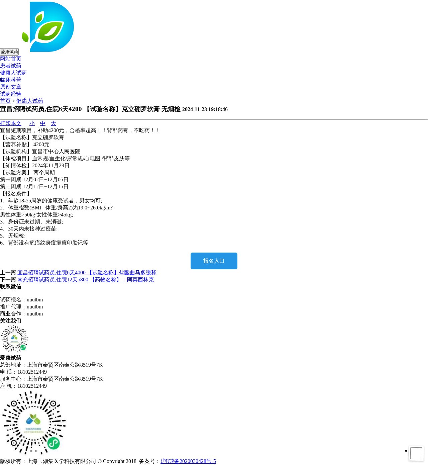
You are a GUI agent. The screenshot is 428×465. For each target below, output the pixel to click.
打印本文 (10, 123)
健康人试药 (13, 73)
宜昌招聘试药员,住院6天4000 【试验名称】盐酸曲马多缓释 (86, 272)
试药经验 (10, 94)
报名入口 (214, 261)
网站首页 (10, 59)
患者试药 (10, 66)
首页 (5, 101)
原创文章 (10, 87)
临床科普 (10, 80)
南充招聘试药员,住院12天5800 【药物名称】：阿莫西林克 (85, 279)
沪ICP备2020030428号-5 (188, 461)
